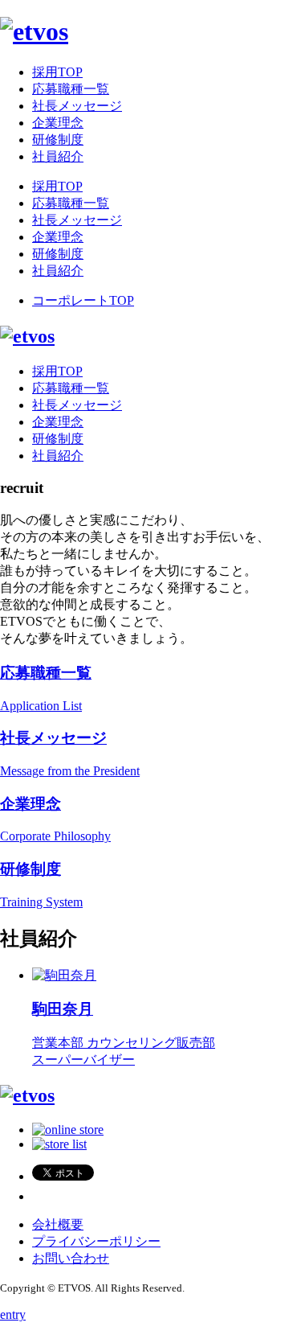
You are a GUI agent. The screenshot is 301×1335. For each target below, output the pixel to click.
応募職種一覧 (70, 89)
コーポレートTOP (83, 300)
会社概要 (57, 1224)
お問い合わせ (70, 1258)
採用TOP (57, 72)
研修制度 (57, 139)
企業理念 (57, 122)
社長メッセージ (77, 106)
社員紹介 (57, 156)
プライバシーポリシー (96, 1241)
